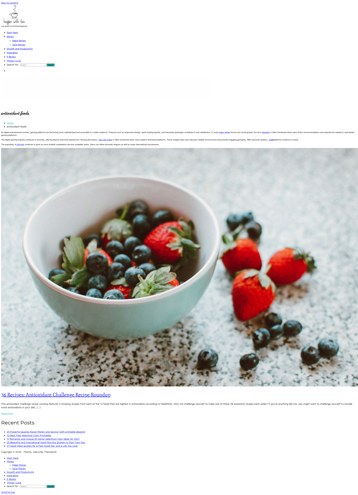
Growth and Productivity (20, 48)
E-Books (11, 56)
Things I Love (14, 60)
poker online (224, 132)
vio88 (271, 140)
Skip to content (9, 2)
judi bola (20, 144)
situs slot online (105, 140)
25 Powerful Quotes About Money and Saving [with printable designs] (46, 431)
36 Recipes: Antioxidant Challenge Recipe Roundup (55, 395)
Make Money (19, 40)
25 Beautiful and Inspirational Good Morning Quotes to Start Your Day (46, 442)
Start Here (12, 32)
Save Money (18, 44)
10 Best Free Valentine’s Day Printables (29, 435)
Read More (7, 413)
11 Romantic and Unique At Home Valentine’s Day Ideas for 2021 (43, 438)
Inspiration (12, 52)
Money (10, 36)
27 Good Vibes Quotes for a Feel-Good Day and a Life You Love (42, 445)
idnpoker (266, 132)
